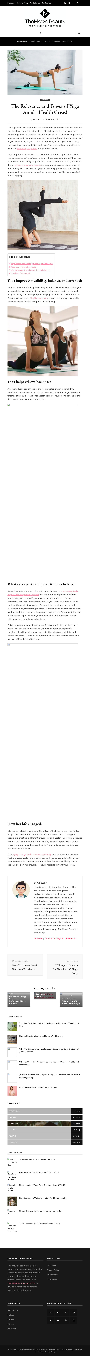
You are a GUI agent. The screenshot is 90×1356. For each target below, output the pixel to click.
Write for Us (35, 3)
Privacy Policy (22, 3)
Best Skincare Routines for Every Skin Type (38, 1087)
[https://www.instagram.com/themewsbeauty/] (65, 1312)
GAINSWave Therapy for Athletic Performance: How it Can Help (17, 1000)
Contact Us (46, 3)
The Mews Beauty (27, 1349)
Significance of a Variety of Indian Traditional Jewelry (42, 1198)
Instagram (59, 938)
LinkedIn (38, 938)
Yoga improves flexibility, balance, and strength (32, 263)
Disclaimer (11, 3)
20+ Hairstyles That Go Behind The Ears (37, 1159)
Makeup (11, 1315)
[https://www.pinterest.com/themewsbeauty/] (73, 1312)
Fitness (45, 100)
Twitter (48, 938)
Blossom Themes (65, 1349)
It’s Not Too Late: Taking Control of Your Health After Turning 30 (71, 1001)
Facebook (70, 938)
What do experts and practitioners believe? (30, 270)
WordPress (39, 1352)
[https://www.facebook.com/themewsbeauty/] (50, 1312)
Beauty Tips (13, 1310)
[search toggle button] (79, 33)
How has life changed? (21, 273)
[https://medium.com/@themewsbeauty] (58, 1320)
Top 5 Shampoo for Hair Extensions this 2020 (39, 1224)
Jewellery (12, 1328)
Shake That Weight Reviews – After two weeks (40, 1211)
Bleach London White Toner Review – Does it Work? (42, 1185)
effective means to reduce (28, 165)
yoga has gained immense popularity (32, 854)
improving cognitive (27, 148)
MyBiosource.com (39, 298)
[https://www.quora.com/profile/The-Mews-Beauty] (65, 1320)
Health (70, 996)
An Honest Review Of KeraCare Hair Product (39, 1172)
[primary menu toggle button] (41, 33)
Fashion (11, 1319)
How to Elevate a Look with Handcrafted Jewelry (41, 1036)
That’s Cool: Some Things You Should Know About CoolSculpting (42, 992)
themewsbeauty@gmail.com (22, 1283)
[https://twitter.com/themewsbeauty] (58, 1312)
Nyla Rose (36, 119)
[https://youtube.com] (50, 1320)
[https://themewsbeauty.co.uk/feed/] (73, 1320)
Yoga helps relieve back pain (23, 267)
